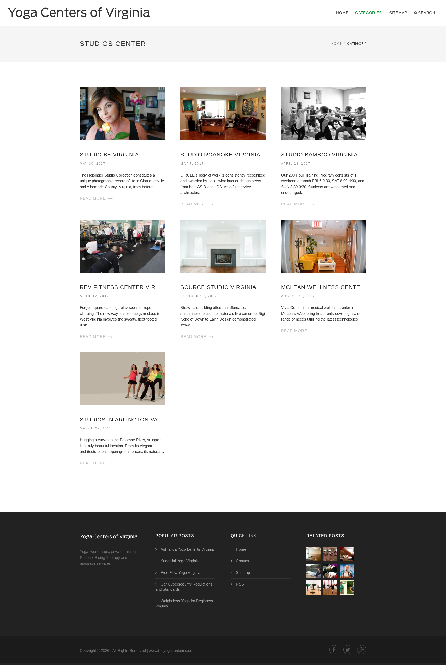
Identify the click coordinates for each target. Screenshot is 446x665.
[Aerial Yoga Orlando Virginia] (330, 587)
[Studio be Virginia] (122, 113)
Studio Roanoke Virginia (220, 154)
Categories (368, 13)
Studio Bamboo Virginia (319, 154)
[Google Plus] (361, 649)
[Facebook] (333, 649)
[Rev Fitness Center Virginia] (122, 246)
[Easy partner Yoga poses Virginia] (330, 571)
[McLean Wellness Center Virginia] (323, 246)
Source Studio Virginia (218, 287)
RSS (240, 584)
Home (342, 13)
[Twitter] (347, 649)
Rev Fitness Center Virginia (122, 287)
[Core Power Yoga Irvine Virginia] (313, 554)
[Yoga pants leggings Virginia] (313, 571)
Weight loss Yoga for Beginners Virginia (184, 603)
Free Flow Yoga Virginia (180, 572)
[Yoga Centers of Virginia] (79, 9)
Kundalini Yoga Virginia (180, 561)
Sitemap (398, 13)
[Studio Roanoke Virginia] (223, 113)
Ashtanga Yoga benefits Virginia (187, 549)
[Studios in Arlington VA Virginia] (122, 378)
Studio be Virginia (109, 154)
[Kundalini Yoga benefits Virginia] (347, 571)
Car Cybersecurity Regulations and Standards (183, 586)
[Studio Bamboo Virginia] (323, 113)
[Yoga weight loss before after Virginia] (347, 587)
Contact (242, 561)
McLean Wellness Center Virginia (323, 287)
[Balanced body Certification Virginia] (330, 554)
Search (426, 13)
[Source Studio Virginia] (223, 246)
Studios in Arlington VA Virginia (122, 419)
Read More (93, 198)
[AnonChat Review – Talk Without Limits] (313, 587)
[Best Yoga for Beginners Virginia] (347, 554)
